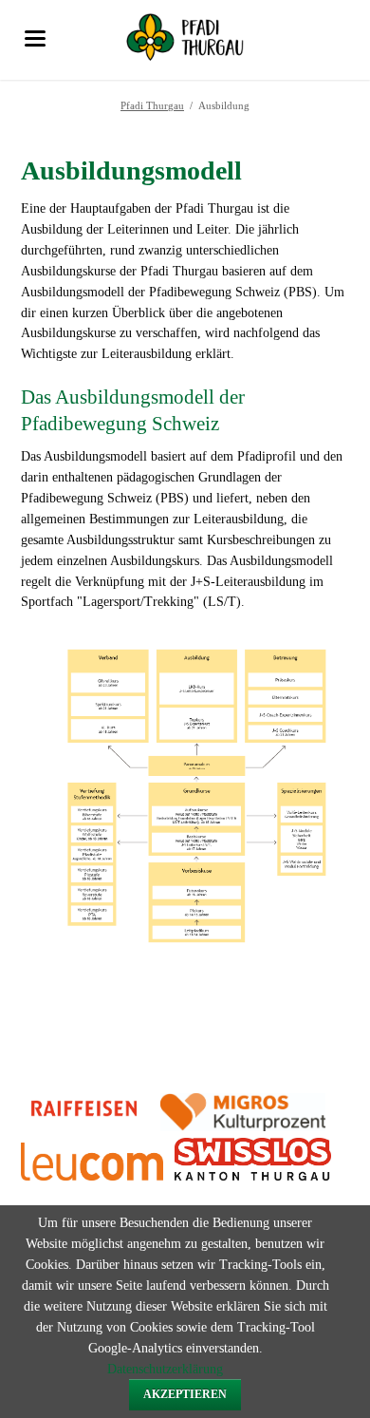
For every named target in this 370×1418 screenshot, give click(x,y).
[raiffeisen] (84, 1127)
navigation (35, 38)
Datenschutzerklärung (165, 1369)
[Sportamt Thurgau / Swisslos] (253, 1176)
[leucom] (169, 1176)
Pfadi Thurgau (152, 105)
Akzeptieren (185, 1394)
